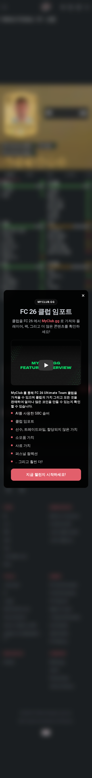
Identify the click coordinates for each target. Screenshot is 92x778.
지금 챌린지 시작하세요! (46, 474)
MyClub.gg (50, 321)
